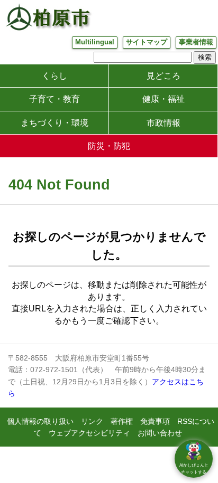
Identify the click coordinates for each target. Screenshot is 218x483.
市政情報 (163, 122)
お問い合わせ (160, 433)
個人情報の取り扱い (40, 421)
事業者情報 (196, 42)
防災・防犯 (109, 145)
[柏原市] (47, 17)
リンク (92, 421)
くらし (54, 75)
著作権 (122, 421)
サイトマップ (146, 42)
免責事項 (155, 421)
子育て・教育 (54, 98)
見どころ (163, 75)
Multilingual (94, 42)
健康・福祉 (163, 98)
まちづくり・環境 (54, 122)
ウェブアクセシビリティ (89, 433)
